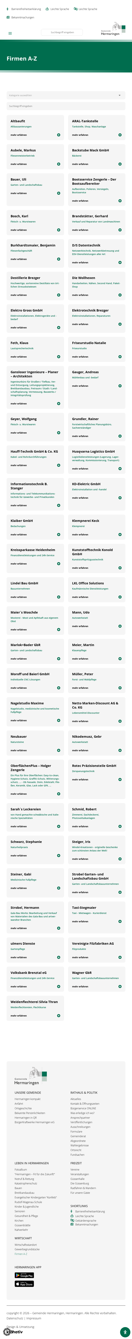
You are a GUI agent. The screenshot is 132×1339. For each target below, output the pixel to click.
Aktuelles (76, 1099)
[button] (7, 1332)
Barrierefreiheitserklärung (26, 9)
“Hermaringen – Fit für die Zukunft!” (35, 1174)
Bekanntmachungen (22, 17)
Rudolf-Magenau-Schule (28, 1202)
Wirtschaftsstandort (26, 1245)
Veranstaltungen (80, 1174)
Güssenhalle (78, 1179)
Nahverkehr (21, 1230)
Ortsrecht (76, 1150)
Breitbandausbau (24, 1193)
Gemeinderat (78, 1136)
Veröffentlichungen (81, 1122)
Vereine (75, 1169)
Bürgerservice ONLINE (83, 1108)
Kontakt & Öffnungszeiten (85, 1103)
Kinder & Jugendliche (27, 1206)
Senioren (20, 1211)
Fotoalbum (21, 1169)
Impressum (33, 1318)
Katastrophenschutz (26, 1183)
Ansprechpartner (80, 1117)
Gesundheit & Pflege (26, 1216)
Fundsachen (77, 1155)
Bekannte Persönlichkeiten (30, 1113)
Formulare (76, 1131)
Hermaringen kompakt (27, 1099)
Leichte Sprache (60, 9)
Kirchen (19, 1220)
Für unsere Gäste (80, 1193)
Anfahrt (19, 1103)
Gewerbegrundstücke (27, 1249)
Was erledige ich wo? (82, 1113)
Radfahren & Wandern (83, 1188)
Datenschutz (15, 1318)
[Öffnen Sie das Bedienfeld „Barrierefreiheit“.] (125, 1332)
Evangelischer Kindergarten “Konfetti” (36, 1197)
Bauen (18, 1188)
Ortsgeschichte (23, 1108)
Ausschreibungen (80, 1127)
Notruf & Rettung (24, 1179)
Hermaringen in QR (26, 1117)
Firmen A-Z (21, 1254)
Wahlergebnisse (80, 1145)
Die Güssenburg (80, 1183)
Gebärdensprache (85, 1220)
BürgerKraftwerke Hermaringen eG (35, 1122)
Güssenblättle (22, 1225)
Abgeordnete (78, 1141)
